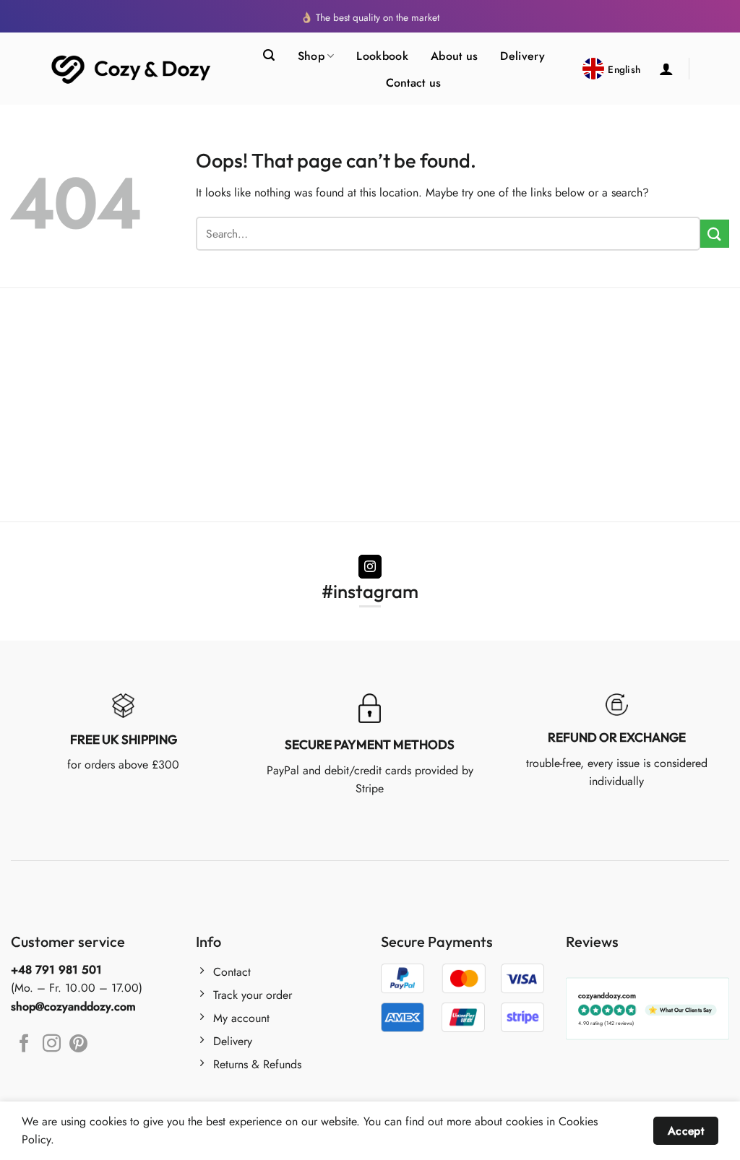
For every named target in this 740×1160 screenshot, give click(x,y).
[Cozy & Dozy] (132, 69)
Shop (311, 56)
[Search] (269, 55)
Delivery (522, 56)
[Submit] (714, 234)
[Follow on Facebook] (24, 1044)
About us (454, 56)
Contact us (414, 82)
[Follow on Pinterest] (78, 1044)
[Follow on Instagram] (370, 567)
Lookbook (382, 56)
